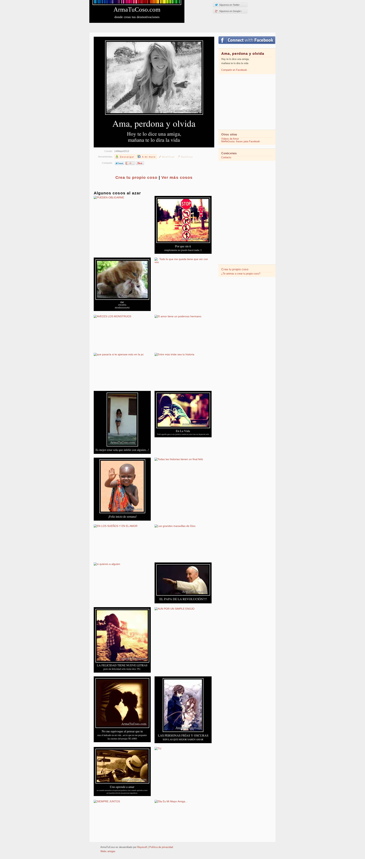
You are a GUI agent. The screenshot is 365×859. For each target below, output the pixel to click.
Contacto (226, 157)
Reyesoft (142, 847)
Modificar (168, 157)
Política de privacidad (161, 847)
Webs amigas (107, 851)
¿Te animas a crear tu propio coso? (240, 273)
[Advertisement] (246, 101)
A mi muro (149, 157)
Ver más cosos (177, 177)
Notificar (187, 157)
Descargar (127, 157)
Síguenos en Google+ (230, 11)
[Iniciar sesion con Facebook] (246, 40)
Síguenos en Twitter (229, 5)
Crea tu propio (136, 177)
